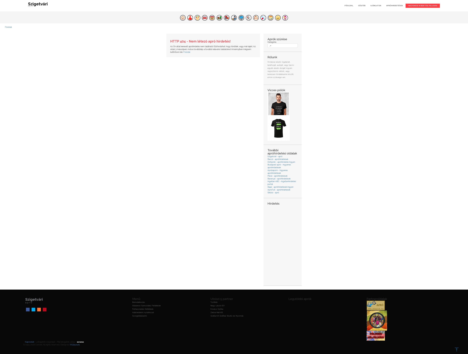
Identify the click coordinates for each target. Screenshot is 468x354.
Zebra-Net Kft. (216, 312)
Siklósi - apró (273, 192)
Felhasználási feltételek (142, 309)
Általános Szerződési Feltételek (146, 306)
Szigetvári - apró (275, 156)
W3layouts (75, 345)
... (269, 46)
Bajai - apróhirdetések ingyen (280, 187)
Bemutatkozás (138, 302)
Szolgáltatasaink (139, 316)
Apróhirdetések (394, 5)
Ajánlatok (375, 5)
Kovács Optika (216, 309)
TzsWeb (214, 302)
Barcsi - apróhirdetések (278, 159)
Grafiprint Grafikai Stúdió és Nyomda (226, 316)
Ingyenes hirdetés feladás (422, 6)
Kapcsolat (29, 342)
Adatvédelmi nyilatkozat (143, 312)
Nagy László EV (217, 306)
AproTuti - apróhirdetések (279, 190)
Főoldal (349, 5)
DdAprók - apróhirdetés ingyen (281, 162)
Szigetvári (38, 5)
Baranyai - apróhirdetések (279, 179)
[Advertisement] (283, 243)
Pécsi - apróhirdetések (278, 176)
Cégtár (362, 5)
